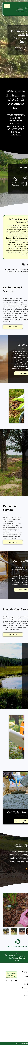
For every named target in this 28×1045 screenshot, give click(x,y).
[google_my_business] (16, 980)
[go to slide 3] (22, 931)
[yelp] (11, 980)
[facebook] (7, 980)
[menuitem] (20, 8)
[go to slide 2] (14, 931)
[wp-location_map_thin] (5, 956)
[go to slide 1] (6, 931)
